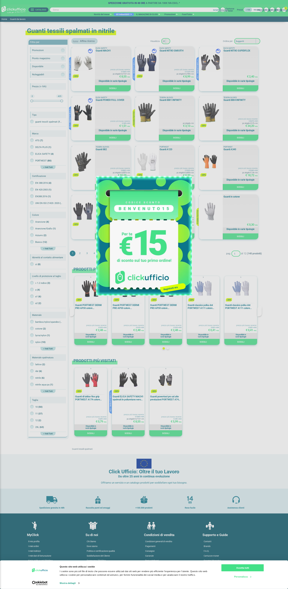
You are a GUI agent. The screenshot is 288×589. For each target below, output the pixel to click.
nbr (38, 371)
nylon (40, 342)
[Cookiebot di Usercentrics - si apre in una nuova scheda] (40, 583)
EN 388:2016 (43, 183)
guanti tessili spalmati (48, 121)
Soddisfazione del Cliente (98, 556)
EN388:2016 (43, 196)
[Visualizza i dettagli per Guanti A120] (147, 162)
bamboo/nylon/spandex (48, 322)
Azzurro (40, 235)
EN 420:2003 (43, 189)
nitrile (39, 378)
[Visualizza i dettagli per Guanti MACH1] (83, 63)
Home (4, 19)
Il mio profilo (34, 541)
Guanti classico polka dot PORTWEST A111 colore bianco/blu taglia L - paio (200, 307)
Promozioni (169, 14)
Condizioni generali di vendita (158, 541)
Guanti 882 (101, 149)
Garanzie (149, 556)
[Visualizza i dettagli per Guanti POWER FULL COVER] (83, 112)
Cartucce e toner (211, 556)
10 (38, 407)
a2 (38, 303)
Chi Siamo (91, 541)
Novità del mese (101, 14)
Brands (207, 546)
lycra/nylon (42, 335)
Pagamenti (150, 546)
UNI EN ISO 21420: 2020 (48, 203)
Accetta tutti (242, 568)
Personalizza (241, 576)
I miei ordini (33, 546)
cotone (40, 328)
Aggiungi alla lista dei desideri (75, 50)
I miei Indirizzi (34, 551)
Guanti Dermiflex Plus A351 (109, 198)
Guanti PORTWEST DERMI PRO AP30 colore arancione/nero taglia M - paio (128, 307)
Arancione (42, 222)
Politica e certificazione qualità (101, 551)
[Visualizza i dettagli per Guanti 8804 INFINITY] (211, 112)
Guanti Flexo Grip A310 (171, 198)
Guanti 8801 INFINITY (171, 100)
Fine (116, 253)
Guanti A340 (230, 149)
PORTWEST (43, 160)
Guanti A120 (166, 149)
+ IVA (248, 10)
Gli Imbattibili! (123, 14)
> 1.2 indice (42, 283)
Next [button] (259, 311)
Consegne (149, 551)
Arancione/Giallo (45, 228)
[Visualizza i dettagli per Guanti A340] (211, 162)
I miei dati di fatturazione (39, 556)
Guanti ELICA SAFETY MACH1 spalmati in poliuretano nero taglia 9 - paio (128, 398)
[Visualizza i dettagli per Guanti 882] (83, 162)
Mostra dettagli (68, 583)
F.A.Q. (206, 551)
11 (38, 413)
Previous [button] (72, 311)
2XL (39, 427)
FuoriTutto (187, 14)
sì (37, 264)
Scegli (112, 88)
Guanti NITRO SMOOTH (171, 50)
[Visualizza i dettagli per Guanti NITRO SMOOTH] (147, 62)
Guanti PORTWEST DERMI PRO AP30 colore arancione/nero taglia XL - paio (165, 307)
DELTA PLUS (43, 147)
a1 (38, 296)
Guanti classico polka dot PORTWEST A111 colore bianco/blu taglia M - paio (238, 307)
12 (38, 420)
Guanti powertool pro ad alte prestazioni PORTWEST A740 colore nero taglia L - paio (165, 398)
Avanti (108, 253)
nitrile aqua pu (44, 384)
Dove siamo (92, 546)
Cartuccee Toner (230, 10)
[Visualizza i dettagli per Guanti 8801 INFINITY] (147, 112)
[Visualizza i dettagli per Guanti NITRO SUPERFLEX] (211, 63)
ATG (39, 140)
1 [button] (164, 348)
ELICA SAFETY (44, 154)
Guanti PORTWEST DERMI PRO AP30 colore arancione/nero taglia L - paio (90, 307)
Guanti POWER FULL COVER (110, 100)
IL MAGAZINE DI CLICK (147, 14)
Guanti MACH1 (103, 50)
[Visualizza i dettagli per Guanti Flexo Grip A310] (147, 211)
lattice (40, 364)
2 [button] (168, 348)
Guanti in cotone (232, 196)
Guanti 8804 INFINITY (235, 100)
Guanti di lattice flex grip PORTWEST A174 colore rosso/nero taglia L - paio (87, 398)
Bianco (41, 242)
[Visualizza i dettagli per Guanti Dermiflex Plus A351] (83, 211)
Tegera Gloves (166, 97)
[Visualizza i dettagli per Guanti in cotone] (211, 211)
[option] (144, 2)
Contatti (207, 541)
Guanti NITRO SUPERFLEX (237, 50)
